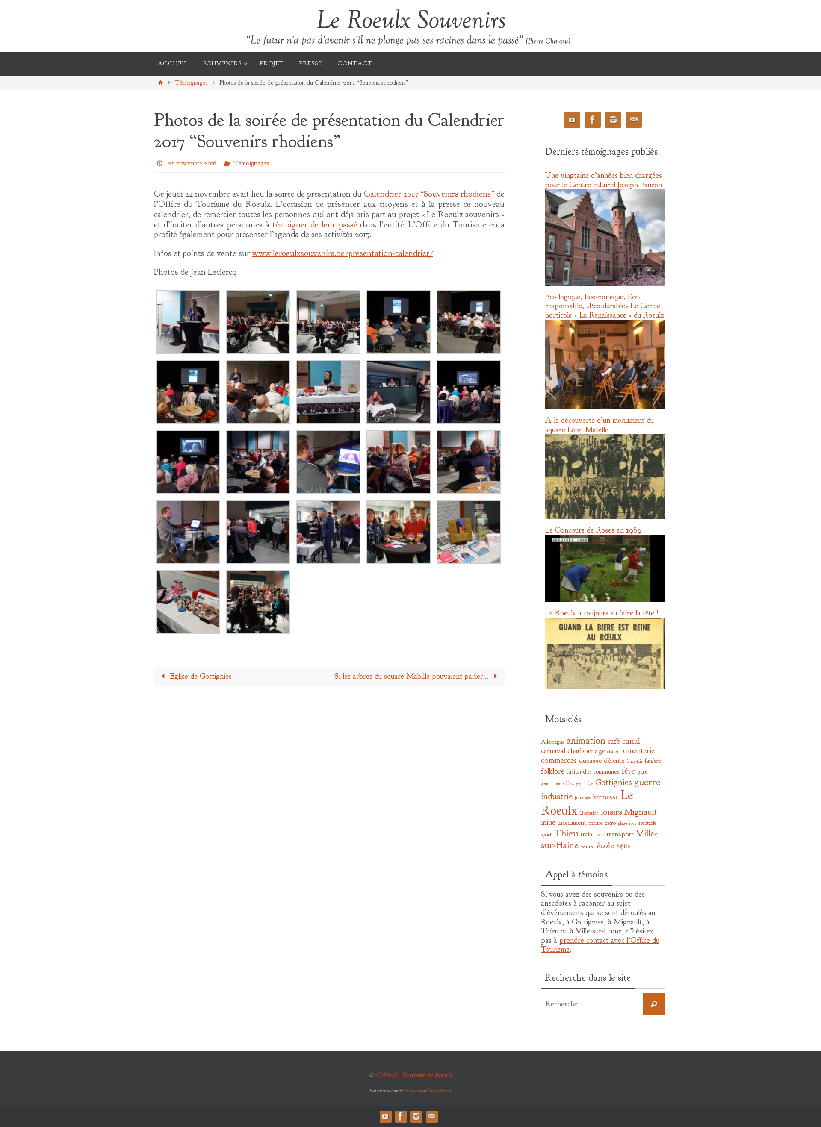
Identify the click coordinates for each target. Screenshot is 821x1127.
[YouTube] (572, 120)
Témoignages (191, 82)
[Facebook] (593, 120)
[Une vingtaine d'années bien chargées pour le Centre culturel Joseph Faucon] (605, 284)
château (614, 751)
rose (632, 823)
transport (620, 834)
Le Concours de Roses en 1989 (593, 530)
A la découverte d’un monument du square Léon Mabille (599, 425)
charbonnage (586, 750)
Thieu (566, 833)
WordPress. (440, 1090)
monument (572, 822)
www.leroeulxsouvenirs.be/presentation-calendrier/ (342, 253)
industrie (557, 796)
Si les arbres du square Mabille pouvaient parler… (412, 676)
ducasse (590, 760)
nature (595, 823)
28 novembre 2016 (192, 163)
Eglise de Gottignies (200, 676)
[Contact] (634, 120)
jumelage (583, 797)
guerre (647, 781)
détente (614, 760)
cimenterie (639, 751)
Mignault (640, 811)
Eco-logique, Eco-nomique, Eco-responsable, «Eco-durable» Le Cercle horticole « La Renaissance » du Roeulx (604, 306)
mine (548, 822)
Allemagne (552, 741)
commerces (559, 760)
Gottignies (613, 782)
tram (599, 834)
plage (622, 823)
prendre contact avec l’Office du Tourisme (600, 945)
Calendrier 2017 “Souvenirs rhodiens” (429, 193)
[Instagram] (613, 120)
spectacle (647, 823)
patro (610, 823)
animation (586, 740)
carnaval (553, 750)
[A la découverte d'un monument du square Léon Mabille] (605, 517)
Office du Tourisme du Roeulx (414, 1075)
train (586, 834)
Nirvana (412, 1090)
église (623, 846)
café (614, 741)
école (605, 845)
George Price (579, 783)
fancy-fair (634, 761)
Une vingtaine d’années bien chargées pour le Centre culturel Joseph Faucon (603, 180)
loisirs (611, 812)
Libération (589, 813)
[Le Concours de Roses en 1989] (605, 600)
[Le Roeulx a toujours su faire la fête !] (605, 687)
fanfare (653, 760)
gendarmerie (552, 783)
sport (546, 834)
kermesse (605, 796)
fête (628, 770)
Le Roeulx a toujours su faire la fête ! (602, 613)
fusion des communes (593, 771)
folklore (552, 771)
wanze (587, 846)
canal (631, 740)
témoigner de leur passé (314, 224)
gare (642, 771)
